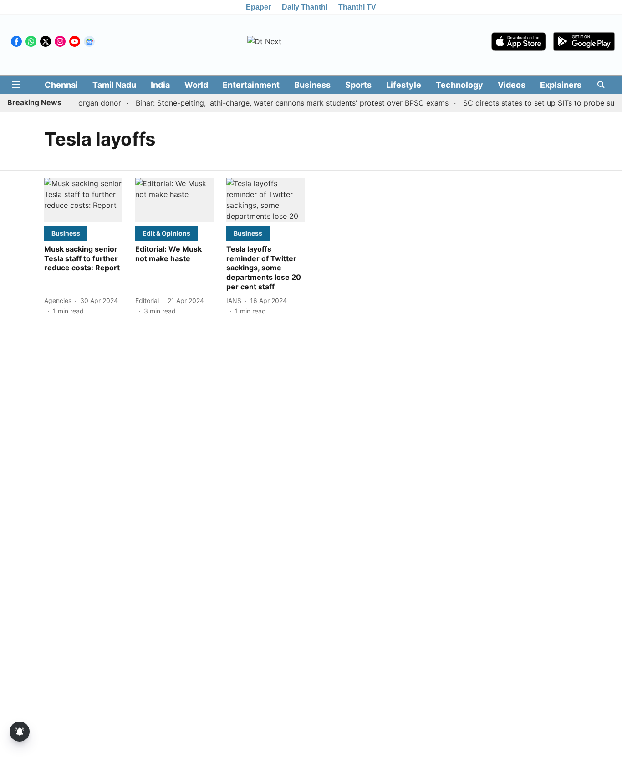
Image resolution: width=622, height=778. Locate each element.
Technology (459, 85)
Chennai (61, 85)
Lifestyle (403, 85)
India (160, 85)
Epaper (258, 7)
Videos (511, 85)
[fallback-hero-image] (83, 200)
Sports (358, 85)
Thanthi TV (357, 7)
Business (312, 85)
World (196, 85)
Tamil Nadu (114, 85)
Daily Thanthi (304, 7)
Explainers (560, 85)
